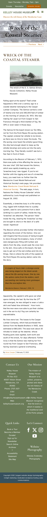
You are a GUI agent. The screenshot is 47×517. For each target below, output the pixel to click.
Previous (32, 44)
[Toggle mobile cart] (34, 12)
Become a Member (12, 432)
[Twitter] (34, 430)
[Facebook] (28, 430)
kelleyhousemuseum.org (13, 404)
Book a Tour (12, 429)
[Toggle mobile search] (38, 12)
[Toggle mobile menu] (42, 12)
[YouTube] (34, 436)
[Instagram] (41, 430)
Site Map (12, 459)
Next (40, 44)
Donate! (12, 435)
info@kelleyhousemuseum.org (16, 398)
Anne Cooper (10, 352)
